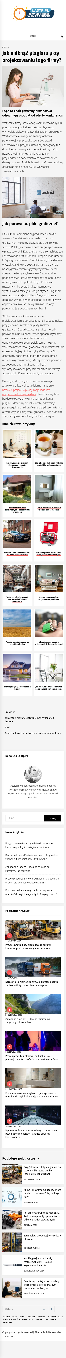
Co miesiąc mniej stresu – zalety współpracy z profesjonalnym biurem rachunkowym (42, 1285)
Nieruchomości (11, 1320)
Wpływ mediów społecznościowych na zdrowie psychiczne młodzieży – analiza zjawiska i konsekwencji (31, 1134)
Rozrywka (27, 1320)
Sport (39, 1320)
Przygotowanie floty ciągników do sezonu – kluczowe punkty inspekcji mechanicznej (42, 1170)
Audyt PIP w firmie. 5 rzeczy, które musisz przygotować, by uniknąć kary (42, 1193)
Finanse (31, 1317)
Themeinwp (8, 1336)
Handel (42, 1317)
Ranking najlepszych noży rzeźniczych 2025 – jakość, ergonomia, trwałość (38, 1262)
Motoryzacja (55, 1317)
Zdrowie (7, 1322)
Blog (15, 1317)
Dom (22, 1317)
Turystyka (50, 1320)
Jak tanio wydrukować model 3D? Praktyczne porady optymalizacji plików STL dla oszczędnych (42, 1216)
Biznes (5, 47)
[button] (62, 36)
